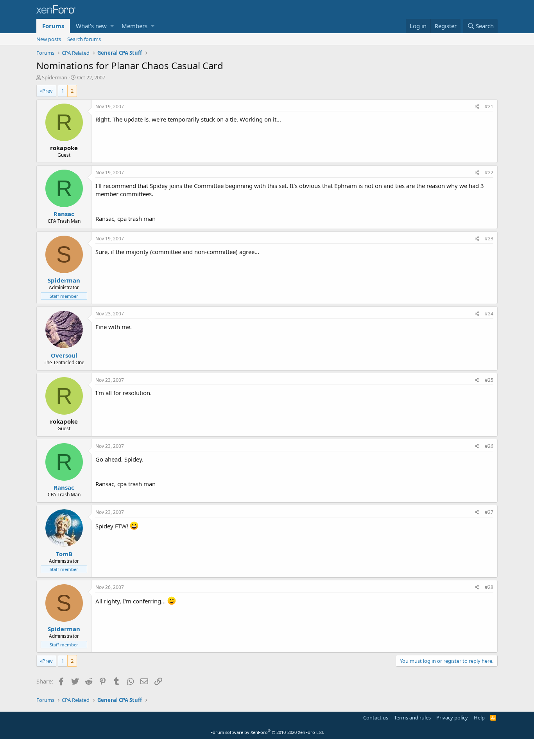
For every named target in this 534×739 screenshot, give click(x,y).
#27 (489, 512)
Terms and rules (412, 717)
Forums (53, 26)
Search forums (84, 39)
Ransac (64, 214)
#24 (489, 313)
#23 (489, 238)
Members (134, 26)
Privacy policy (452, 717)
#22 (489, 172)
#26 (489, 446)
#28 (489, 587)
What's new (91, 26)
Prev (47, 90)
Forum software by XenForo (267, 732)
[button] (112, 26)
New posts (48, 39)
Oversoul (64, 355)
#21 (489, 106)
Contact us (375, 717)
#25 (489, 380)
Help (479, 717)
